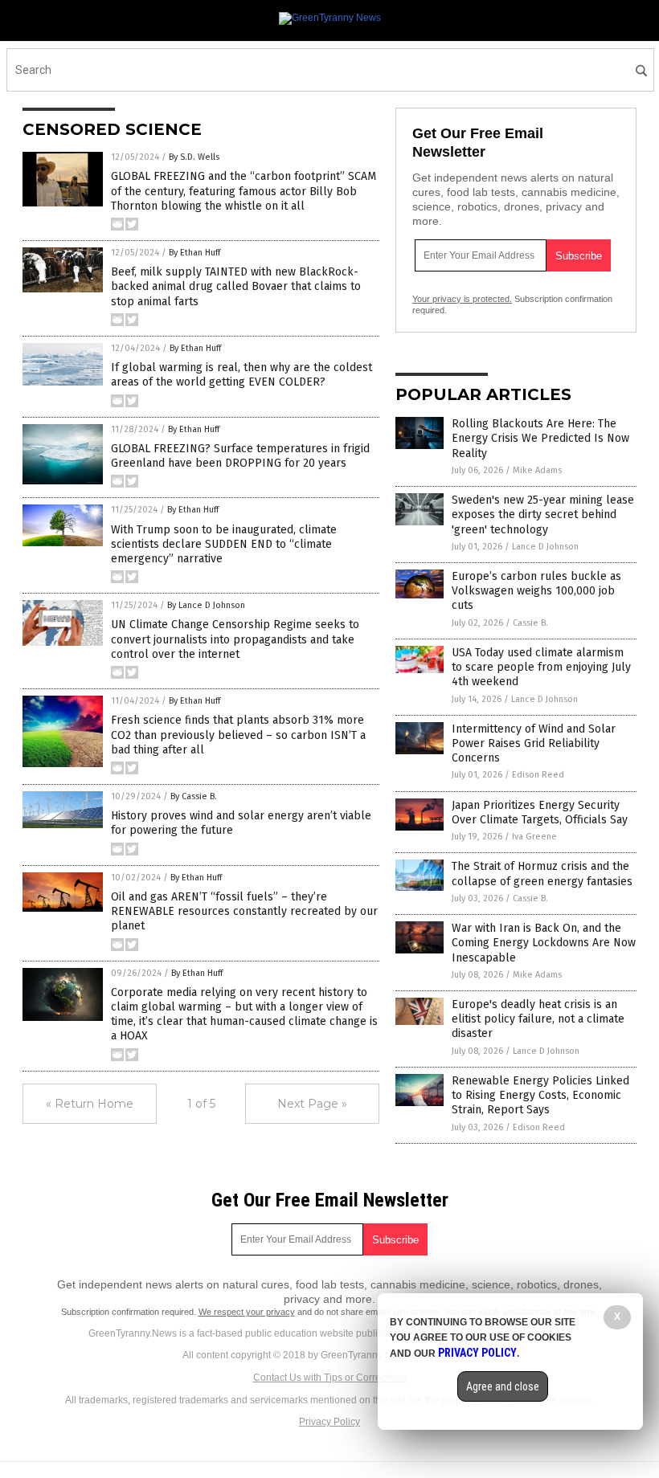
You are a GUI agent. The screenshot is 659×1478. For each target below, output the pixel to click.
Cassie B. (530, 623)
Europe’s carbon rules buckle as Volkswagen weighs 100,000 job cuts (536, 591)
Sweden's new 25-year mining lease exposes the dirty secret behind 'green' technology (543, 514)
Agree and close (502, 1386)
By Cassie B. (193, 796)
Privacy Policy (329, 1421)
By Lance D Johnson (206, 605)
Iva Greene (534, 836)
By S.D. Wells (194, 157)
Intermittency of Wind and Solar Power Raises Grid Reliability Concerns (534, 743)
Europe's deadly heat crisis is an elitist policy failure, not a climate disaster (538, 1019)
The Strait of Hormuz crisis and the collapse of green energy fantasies (542, 873)
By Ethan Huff (194, 252)
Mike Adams (537, 470)
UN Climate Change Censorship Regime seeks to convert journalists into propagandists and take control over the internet (235, 639)
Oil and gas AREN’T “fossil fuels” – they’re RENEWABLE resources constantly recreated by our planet (244, 911)
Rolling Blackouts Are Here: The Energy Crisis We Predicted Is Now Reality (540, 438)
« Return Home (89, 1103)
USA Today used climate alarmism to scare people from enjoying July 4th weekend (541, 667)
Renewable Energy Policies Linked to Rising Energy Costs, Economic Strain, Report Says (540, 1095)
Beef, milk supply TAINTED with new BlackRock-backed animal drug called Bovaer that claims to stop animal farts (236, 286)
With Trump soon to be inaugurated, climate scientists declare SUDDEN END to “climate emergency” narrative (224, 544)
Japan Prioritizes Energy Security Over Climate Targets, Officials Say (540, 812)
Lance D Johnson (545, 546)
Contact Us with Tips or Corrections (330, 1377)
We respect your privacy (247, 1312)
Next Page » (312, 1103)
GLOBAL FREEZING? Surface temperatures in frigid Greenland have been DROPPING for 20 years (240, 456)
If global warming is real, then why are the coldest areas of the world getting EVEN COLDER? (241, 375)
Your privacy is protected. (462, 299)
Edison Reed (538, 775)
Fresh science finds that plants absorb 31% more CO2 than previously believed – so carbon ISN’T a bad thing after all (238, 734)
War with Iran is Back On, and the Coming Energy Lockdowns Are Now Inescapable (544, 942)
